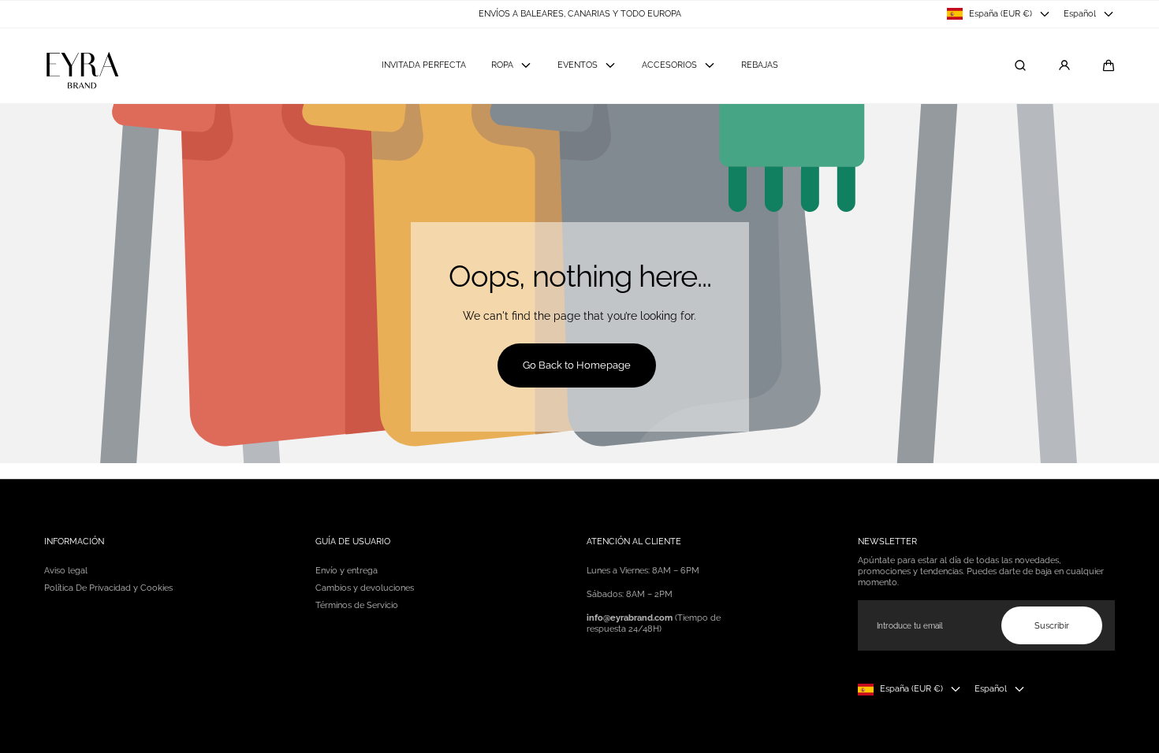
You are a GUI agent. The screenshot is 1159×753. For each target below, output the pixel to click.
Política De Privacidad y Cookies (108, 587)
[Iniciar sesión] (1064, 65)
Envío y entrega (346, 570)
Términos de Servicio (356, 604)
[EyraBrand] (81, 65)
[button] (1108, 65)
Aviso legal (66, 570)
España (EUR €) (1000, 13)
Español (1080, 13)
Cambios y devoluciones (364, 587)
